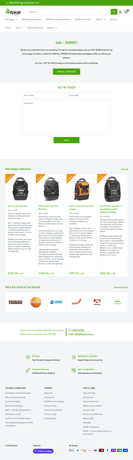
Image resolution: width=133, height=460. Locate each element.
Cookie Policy (50, 418)
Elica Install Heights (14, 405)
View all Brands (121, 287)
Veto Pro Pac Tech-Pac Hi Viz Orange (81, 207)
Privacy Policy (50, 405)
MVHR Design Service (31, 19)
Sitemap (87, 422)
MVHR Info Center (83, 19)
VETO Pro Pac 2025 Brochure (18, 418)
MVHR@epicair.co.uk (84, 334)
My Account (88, 397)
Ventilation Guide (13, 414)
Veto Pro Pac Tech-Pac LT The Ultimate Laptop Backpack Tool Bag (111, 209)
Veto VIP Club (89, 393)
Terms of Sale (50, 414)
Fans (18, 27)
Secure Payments (91, 401)
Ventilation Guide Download (17, 393)
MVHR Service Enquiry (54, 401)
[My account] (120, 11)
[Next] (128, 225)
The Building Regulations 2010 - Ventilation (19, 424)
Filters (8, 27)
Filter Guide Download (15, 397)
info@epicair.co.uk (31, 3)
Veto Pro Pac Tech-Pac (17, 206)
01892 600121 (14, 3)
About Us (48, 393)
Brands (50, 27)
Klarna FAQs (88, 418)
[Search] (114, 12)
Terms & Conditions (53, 410)
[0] (125, 11)
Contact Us (49, 397)
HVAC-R (98, 19)
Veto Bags (9, 19)
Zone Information (13, 401)
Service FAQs (89, 410)
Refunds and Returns (92, 414)
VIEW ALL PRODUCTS (66, 71)
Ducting (113, 19)
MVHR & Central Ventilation (58, 19)
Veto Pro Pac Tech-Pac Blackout (48, 207)
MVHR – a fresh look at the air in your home (97, 432)
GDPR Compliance (91, 427)
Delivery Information (92, 405)
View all (124, 169)
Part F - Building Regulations (18, 410)
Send (66, 140)
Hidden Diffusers (35, 27)
